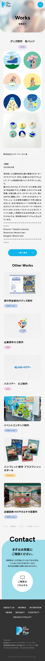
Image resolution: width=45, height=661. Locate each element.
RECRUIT (20, 612)
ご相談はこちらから (22, 583)
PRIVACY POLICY (22, 617)
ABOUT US (9, 607)
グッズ (22, 47)
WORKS (22, 607)
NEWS (9, 612)
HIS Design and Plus (6, 5)
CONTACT (33, 612)
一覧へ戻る (22, 252)
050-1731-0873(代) (13, 648)
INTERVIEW (35, 607)
